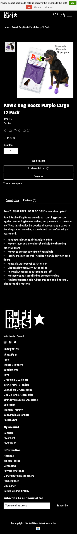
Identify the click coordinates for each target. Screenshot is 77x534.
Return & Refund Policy (16, 491)
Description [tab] (12, 200)
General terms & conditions (19, 476)
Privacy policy (11, 481)
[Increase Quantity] (14, 151)
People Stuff (10, 420)
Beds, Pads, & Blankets (16, 415)
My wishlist (10, 443)
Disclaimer (10, 486)
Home (6, 27)
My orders (9, 438)
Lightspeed (61, 523)
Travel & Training (13, 410)
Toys (6, 375)
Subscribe (62, 505)
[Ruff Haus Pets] (11, 15)
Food (6, 360)
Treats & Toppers (13, 365)
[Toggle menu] (69, 15)
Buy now (38, 176)
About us (9, 456)
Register (8, 433)
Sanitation (9, 405)
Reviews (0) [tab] (29, 200)
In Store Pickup (12, 461)
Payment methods (14, 471)
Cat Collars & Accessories (18, 390)
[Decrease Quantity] (7, 151)
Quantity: (8, 145)
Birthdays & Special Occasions (21, 400)
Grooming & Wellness (16, 380)
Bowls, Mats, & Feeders (16, 385)
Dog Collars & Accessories (18, 395)
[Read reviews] (15, 130)
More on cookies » (43, 7)
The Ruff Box (10, 355)
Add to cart (38, 161)
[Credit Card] (38, 529)
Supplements (11, 370)
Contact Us (10, 466)
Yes (72, 3)
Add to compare (14, 183)
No (29, 7)
